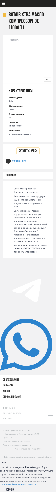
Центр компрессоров (34, 3)
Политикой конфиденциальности (18, 484)
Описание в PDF (19, 160)
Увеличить (14, 40)
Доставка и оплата (12, 413)
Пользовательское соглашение (16, 441)
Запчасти (8, 385)
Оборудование (11, 380)
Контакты (7, 418)
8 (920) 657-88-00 (10, 437)
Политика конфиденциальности (17, 445)
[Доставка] (28, 175)
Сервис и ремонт (12, 397)
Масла (6, 391)
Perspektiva (36, 449)
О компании (9, 408)
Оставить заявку (28, 150)
